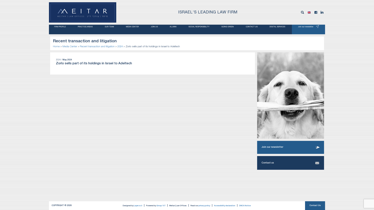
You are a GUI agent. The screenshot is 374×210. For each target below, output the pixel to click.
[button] (309, 12)
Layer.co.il (138, 205)
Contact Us (315, 205)
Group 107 (160, 205)
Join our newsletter (305, 27)
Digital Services (277, 27)
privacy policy (204, 205)
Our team (109, 27)
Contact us (252, 27)
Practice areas (85, 27)
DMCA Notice (245, 205)
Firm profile (60, 27)
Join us (154, 27)
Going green (227, 27)
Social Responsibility (198, 27)
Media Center (132, 27)
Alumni (173, 27)
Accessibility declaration (224, 205)
